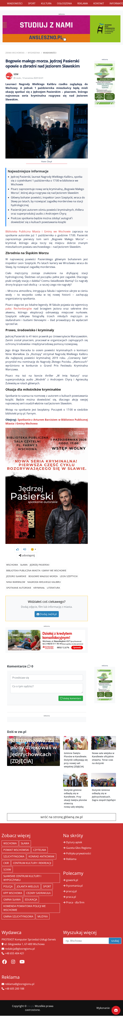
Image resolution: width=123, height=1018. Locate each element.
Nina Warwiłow (15, 581)
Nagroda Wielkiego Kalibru (44, 581)
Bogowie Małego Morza (43, 576)
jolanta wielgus (28, 886)
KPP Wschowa (12, 893)
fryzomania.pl (74, 885)
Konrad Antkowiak (41, 856)
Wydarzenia (34, 52)
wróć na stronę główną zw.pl (62, 817)
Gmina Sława (12, 899)
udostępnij (28, 555)
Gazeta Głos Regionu (78, 848)
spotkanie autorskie (18, 587)
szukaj (115, 940)
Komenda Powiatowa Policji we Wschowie (24, 908)
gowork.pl (72, 880)
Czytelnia (39, 850)
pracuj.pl (71, 891)
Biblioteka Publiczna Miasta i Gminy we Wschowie (38, 231)
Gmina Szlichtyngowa (18, 916)
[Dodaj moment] (115, 1010)
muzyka (42, 916)
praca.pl (71, 897)
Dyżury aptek (74, 842)
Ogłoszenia (64, 3)
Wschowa (12, 564)
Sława (24, 564)
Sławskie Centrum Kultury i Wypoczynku (22, 878)
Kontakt (98, 3)
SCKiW (7, 869)
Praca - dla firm (75, 902)
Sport (31, 3)
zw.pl (30, 1006)
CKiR (6, 863)
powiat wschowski (16, 850)
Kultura (46, 3)
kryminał (39, 587)
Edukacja (31, 899)
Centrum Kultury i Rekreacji (32, 863)
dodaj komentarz (71, 698)
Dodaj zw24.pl (48, 614)
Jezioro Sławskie (16, 576)
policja (8, 886)
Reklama (82, 3)
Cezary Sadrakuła (38, 893)
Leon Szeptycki (69, 576)
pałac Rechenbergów (18, 308)
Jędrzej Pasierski (39, 564)
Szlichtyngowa (13, 856)
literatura (53, 587)
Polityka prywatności (78, 853)
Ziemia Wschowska (15, 52)
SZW (16, 74)
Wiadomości (14, 3)
